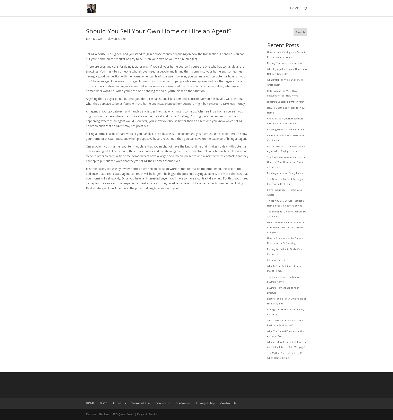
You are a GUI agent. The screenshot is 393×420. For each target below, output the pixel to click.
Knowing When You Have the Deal (285, 129)
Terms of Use (140, 403)
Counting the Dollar (277, 259)
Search (300, 32)
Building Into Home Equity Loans (285, 173)
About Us (119, 403)
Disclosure (163, 403)
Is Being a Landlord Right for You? (285, 101)
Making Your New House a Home (285, 63)
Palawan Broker (116, 39)
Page (141, 414)
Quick (122, 414)
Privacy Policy (205, 403)
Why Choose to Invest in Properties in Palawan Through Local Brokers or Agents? (286, 227)
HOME (294, 8)
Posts (152, 414)
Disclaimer (183, 403)
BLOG (103, 403)
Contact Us (228, 403)
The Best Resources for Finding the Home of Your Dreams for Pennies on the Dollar (286, 162)
